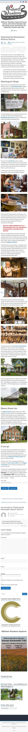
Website (3, 573)
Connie (4, 42)
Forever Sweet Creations (20, 346)
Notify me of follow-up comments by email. (12, 580)
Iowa (5, 43)
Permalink (12, 516)
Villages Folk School (12, 242)
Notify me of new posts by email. (9, 584)
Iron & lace (16, 50)
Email (2, 566)
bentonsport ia (14, 48)
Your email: (3, 480)
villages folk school (4, 51)
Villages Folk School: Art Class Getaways (12, 498)
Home (14, 730)
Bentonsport (23, 47)
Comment (4, 537)
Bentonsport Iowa (20, 48)
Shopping (9, 43)
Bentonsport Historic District (16, 456)
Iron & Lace (11, 161)
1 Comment (22, 51)
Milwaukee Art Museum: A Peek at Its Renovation (14, 502)
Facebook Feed (6, 676)
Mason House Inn (22, 50)
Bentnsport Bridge (17, 47)
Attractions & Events (15, 42)
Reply (24, 526)
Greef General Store (10, 50)
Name (3, 558)
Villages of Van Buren (12, 51)
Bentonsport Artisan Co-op (6, 48)
